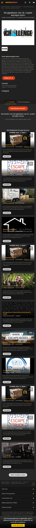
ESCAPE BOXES (18, 344)
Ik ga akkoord (18, 525)
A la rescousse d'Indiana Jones (14, 286)
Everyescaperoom (5, 6)
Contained (7, 455)
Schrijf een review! (18, 108)
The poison (7, 427)
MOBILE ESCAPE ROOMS (8, 17)
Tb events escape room (11, 370)
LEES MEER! (7, 184)
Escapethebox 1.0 (9, 145)
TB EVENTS (17, 316)
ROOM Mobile (7, 201)
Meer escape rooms (18, 475)
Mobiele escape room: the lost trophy (16, 342)
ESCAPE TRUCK (19, 175)
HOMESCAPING (19, 231)
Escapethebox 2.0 (9, 258)
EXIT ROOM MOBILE (19, 287)
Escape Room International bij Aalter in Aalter (17, 313)
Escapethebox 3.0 (9, 399)
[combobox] (29, 2)
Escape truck (7, 173)
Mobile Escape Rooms (16, 6)
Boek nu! (7, 78)
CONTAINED (18, 457)
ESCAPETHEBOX (19, 146)
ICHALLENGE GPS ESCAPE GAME (25, 17)
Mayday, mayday (9, 229)
